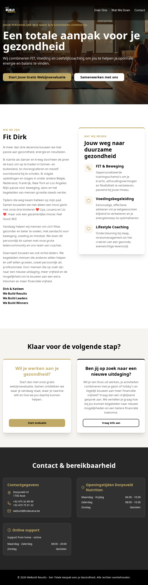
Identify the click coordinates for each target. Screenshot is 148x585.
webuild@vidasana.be (26, 511)
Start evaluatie (37, 423)
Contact (139, 10)
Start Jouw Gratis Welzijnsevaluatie (37, 77)
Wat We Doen (121, 10)
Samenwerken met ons (99, 77)
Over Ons (100, 10)
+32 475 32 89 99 (23, 501)
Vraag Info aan (111, 423)
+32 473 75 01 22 (23, 505)
